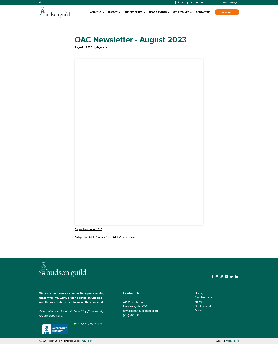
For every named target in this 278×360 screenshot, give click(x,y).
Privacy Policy (85, 341)
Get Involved (203, 306)
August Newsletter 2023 (88, 229)
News (198, 302)
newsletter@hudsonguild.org (141, 311)
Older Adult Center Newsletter (123, 237)
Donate (227, 12)
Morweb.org (233, 341)
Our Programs (204, 297)
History (199, 293)
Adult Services (97, 237)
